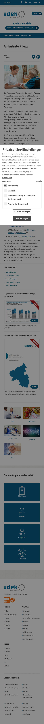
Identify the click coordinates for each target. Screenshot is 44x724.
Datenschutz (7, 178)
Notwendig (13, 186)
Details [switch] (39, 181)
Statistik (11, 191)
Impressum (6, 181)
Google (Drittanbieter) (18, 204)
